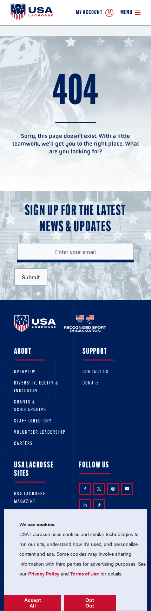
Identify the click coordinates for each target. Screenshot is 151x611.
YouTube (127, 489)
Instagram (113, 489)
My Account (89, 12)
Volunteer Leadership (40, 432)
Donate (91, 383)
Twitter (99, 489)
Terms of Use (84, 573)
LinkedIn (85, 505)
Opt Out (89, 603)
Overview (24, 372)
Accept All (32, 603)
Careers (23, 443)
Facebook (85, 489)
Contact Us (96, 372)
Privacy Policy (43, 573)
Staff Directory (33, 421)
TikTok (99, 505)
